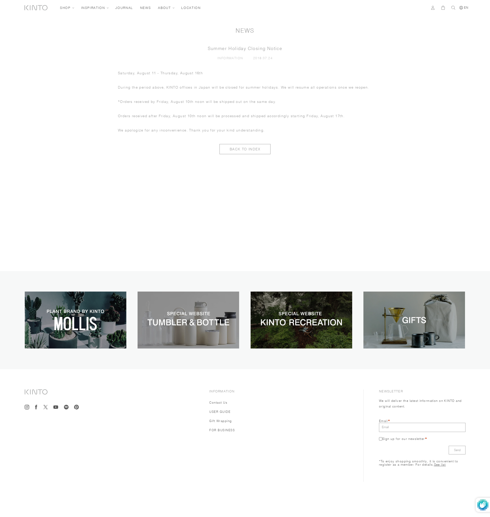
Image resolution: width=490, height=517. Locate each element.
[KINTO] (35, 7)
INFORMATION (231, 58)
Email (383, 421)
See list (440, 464)
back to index (245, 149)
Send (457, 450)
